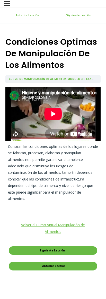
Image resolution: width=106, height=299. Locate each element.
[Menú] (7, 3)
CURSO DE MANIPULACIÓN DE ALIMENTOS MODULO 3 (46, 79)
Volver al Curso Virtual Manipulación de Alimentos (53, 228)
